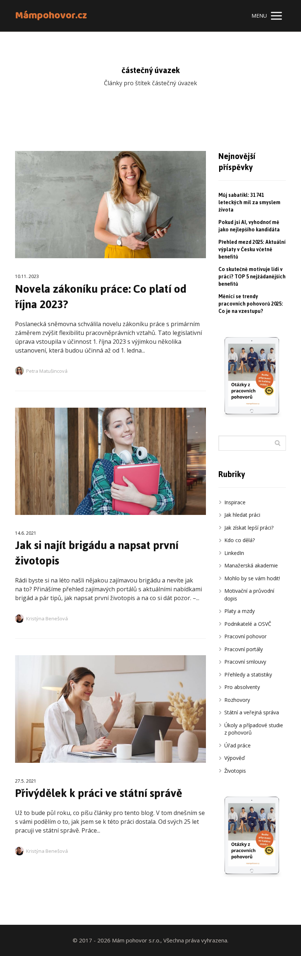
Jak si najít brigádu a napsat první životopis (96, 552)
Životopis (235, 770)
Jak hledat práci (242, 514)
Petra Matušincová (47, 371)
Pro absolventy (242, 686)
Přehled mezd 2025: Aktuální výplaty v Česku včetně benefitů (252, 249)
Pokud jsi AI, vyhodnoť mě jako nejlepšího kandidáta (249, 226)
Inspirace (235, 502)
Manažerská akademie (251, 565)
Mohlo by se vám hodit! (252, 578)
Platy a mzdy (239, 610)
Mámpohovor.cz (51, 16)
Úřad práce (237, 745)
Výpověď (234, 757)
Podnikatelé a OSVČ (247, 623)
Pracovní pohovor (245, 636)
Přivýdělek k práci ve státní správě (98, 793)
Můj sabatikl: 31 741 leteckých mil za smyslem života (249, 202)
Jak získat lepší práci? (248, 527)
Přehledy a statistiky (248, 674)
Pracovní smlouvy (245, 661)
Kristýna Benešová (47, 618)
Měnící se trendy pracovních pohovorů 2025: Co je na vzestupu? (250, 304)
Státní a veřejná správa (251, 712)
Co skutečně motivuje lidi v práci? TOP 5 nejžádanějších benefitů (252, 276)
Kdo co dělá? (239, 540)
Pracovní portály (243, 649)
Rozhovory (237, 699)
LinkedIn (234, 552)
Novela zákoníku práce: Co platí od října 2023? (100, 296)
